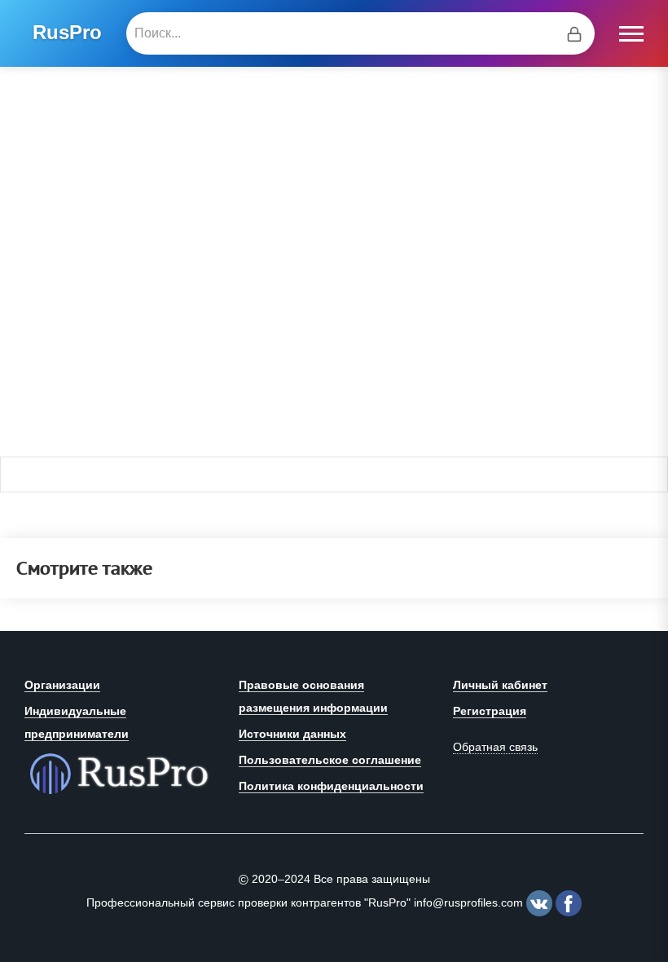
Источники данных (292, 733)
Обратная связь (495, 746)
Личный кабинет (500, 684)
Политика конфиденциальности (331, 785)
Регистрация (489, 710)
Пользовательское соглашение (330, 759)
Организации (62, 684)
